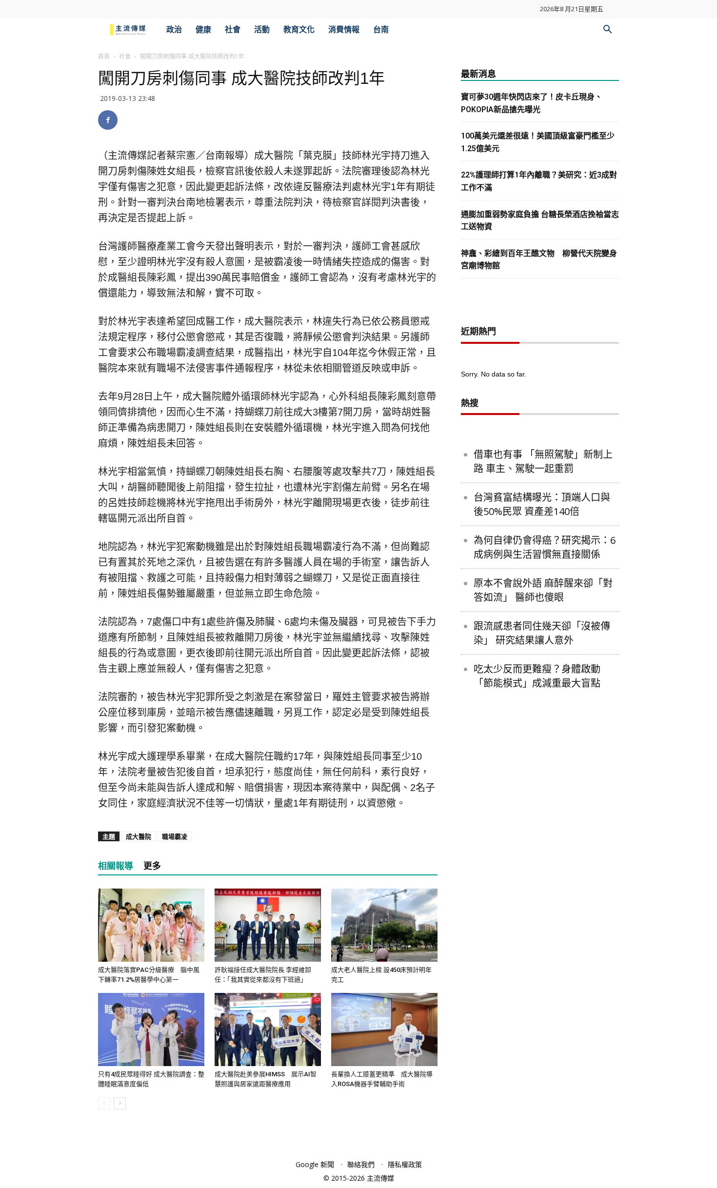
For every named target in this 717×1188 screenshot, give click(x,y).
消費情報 (343, 29)
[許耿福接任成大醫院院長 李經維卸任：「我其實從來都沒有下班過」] (268, 925)
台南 (381, 29)
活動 (262, 29)
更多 (152, 866)
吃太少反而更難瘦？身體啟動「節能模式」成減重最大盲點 (537, 676)
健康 (203, 29)
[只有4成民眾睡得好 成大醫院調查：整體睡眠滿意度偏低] (151, 1029)
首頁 (104, 56)
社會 (232, 29)
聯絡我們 (361, 1164)
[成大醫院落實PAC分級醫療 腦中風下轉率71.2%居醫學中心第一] (151, 925)
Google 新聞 (315, 1164)
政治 (174, 29)
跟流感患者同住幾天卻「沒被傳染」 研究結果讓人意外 (542, 633)
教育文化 (299, 29)
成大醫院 (138, 836)
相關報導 (115, 866)
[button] (607, 30)
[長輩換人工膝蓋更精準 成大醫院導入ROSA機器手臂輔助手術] (384, 1029)
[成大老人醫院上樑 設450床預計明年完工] (384, 925)
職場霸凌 (174, 836)
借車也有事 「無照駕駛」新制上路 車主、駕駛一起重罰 (543, 461)
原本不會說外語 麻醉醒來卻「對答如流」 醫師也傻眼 (543, 590)
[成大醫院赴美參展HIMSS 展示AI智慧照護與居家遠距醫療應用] (268, 1029)
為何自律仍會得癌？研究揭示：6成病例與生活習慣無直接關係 (545, 547)
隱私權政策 (405, 1164)
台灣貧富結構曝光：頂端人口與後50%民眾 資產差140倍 (542, 504)
